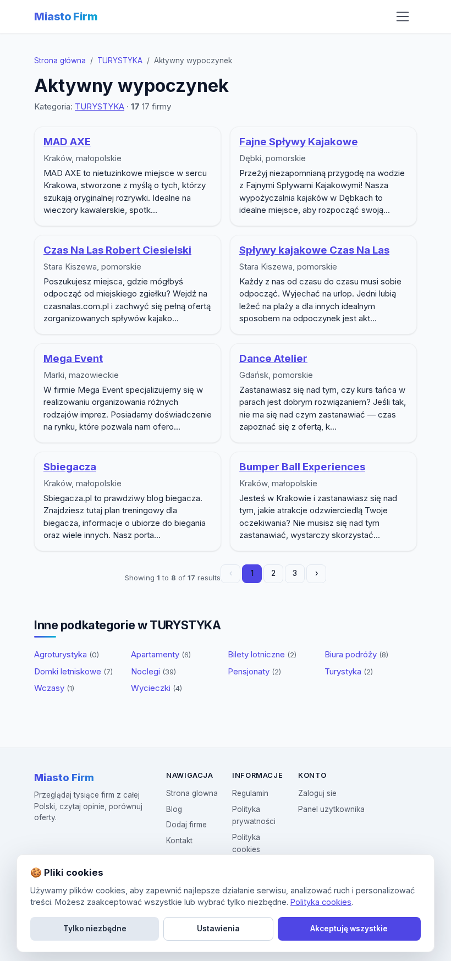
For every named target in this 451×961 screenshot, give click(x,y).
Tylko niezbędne (95, 928)
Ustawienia (218, 928)
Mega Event (73, 358)
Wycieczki (156, 688)
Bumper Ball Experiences (302, 466)
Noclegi (153, 671)
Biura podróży (356, 654)
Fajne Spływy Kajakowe (298, 141)
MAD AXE (67, 141)
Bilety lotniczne (262, 654)
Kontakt (179, 840)
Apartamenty (161, 654)
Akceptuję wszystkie (349, 928)
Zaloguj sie (317, 793)
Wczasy (54, 688)
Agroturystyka (66, 654)
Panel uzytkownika (331, 809)
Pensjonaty (254, 671)
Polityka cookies (320, 902)
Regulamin (250, 793)
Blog (174, 809)
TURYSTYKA (119, 60)
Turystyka (348, 671)
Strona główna (60, 60)
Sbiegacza (69, 466)
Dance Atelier (273, 358)
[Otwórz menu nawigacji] (402, 16)
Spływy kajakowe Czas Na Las (314, 250)
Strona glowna (192, 793)
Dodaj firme (186, 824)
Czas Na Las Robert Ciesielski (117, 250)
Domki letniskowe (73, 671)
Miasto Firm (66, 16)
